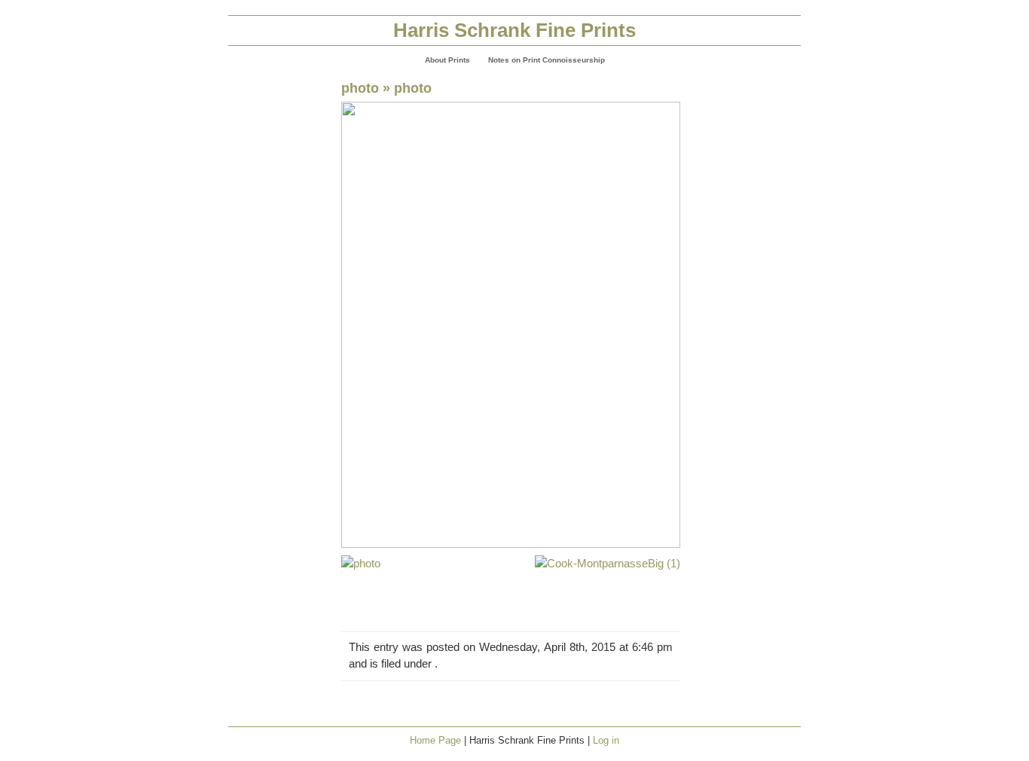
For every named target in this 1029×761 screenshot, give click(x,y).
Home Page (435, 740)
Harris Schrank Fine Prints (514, 30)
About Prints (447, 60)
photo (360, 88)
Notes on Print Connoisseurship (546, 60)
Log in (606, 740)
